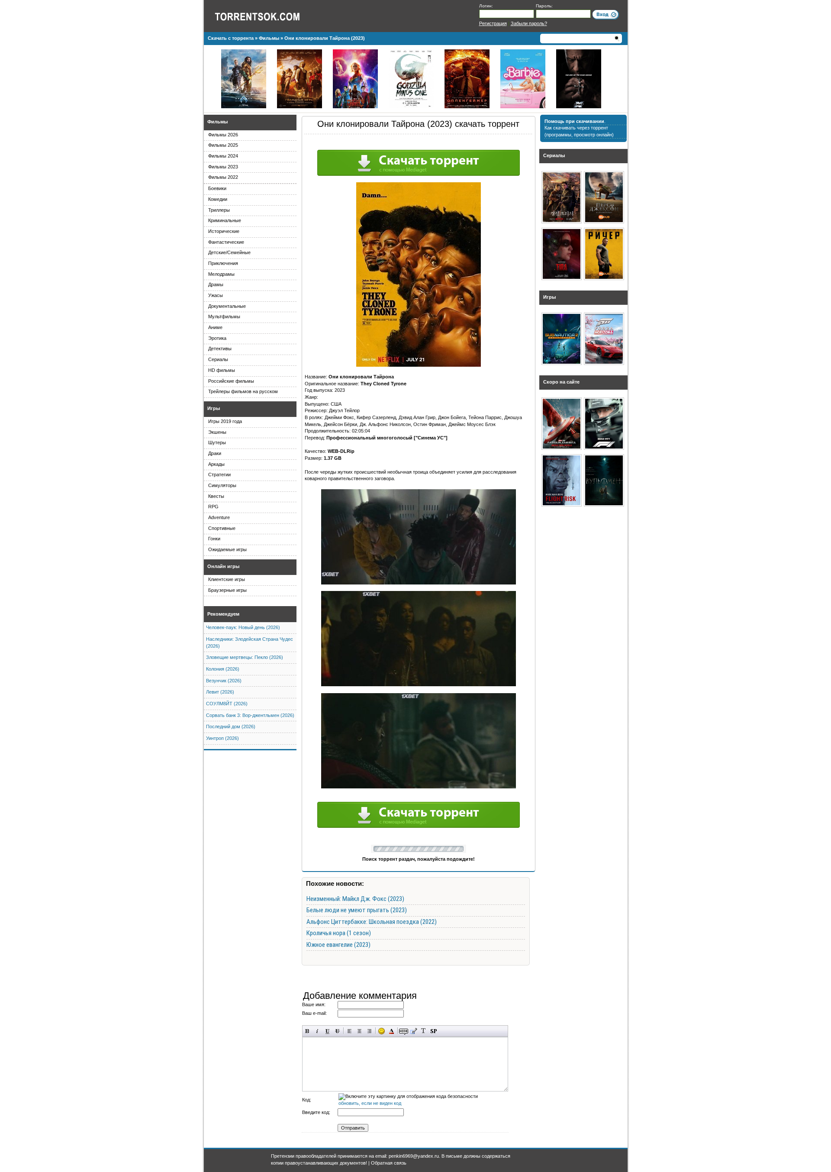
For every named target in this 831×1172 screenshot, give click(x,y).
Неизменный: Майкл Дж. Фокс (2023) (355, 899)
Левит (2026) (220, 691)
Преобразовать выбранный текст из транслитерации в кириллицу (423, 1031)
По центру (359, 1031)
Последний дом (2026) (230, 726)
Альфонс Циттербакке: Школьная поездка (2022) (371, 922)
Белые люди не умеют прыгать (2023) (356, 910)
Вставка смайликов (382, 1031)
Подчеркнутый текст (327, 1031)
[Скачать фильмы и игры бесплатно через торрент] (267, 16)
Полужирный (307, 1031)
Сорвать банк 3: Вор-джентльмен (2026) (250, 715)
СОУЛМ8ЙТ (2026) (227, 703)
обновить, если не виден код (369, 1103)
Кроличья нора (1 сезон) (338, 933)
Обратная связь (388, 1163)
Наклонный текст (317, 1031)
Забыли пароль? (529, 23)
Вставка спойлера (433, 1031)
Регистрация (493, 23)
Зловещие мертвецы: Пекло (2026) (244, 657)
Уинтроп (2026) (222, 738)
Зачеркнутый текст (337, 1031)
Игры (213, 408)
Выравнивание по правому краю (369, 1031)
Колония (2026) (222, 669)
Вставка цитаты (414, 1031)
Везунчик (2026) (224, 680)
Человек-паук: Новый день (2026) (243, 627)
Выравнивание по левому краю (349, 1031)
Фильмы (217, 121)
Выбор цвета (391, 1031)
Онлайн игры (223, 566)
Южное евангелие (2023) (338, 945)
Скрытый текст (404, 1031)
